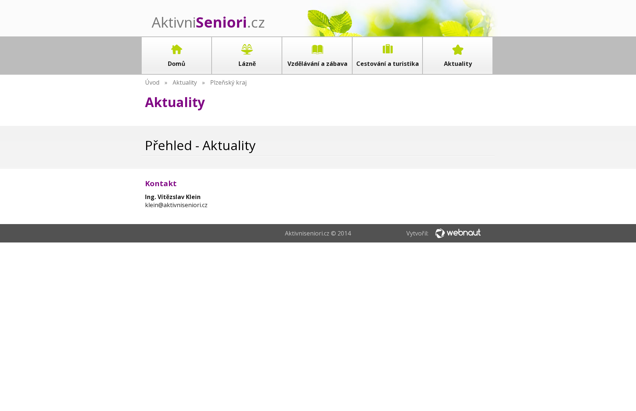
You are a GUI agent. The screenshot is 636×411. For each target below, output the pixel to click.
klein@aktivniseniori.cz (176, 205)
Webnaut (458, 233)
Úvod (152, 82)
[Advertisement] (358, 196)
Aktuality (185, 82)
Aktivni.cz (208, 22)
